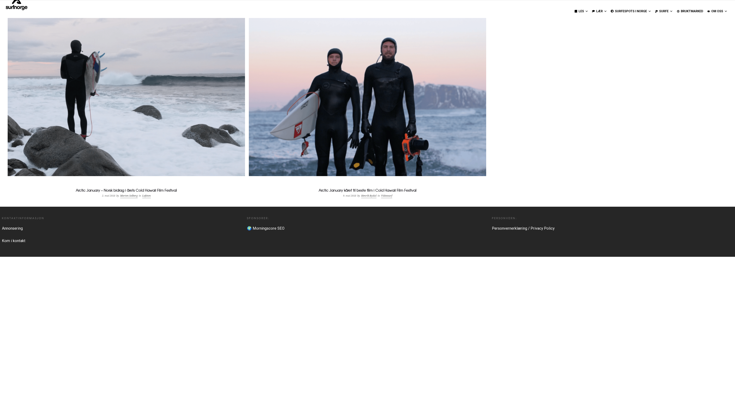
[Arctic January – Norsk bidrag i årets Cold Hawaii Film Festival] (126, 108)
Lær (599, 11)
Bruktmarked (692, 11)
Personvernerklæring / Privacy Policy (523, 228)
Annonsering (12, 228)
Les (581, 11)
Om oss (717, 11)
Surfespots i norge (631, 11)
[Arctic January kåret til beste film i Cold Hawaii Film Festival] (367, 108)
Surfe (664, 11)
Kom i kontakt (13, 240)
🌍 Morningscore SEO (265, 228)
